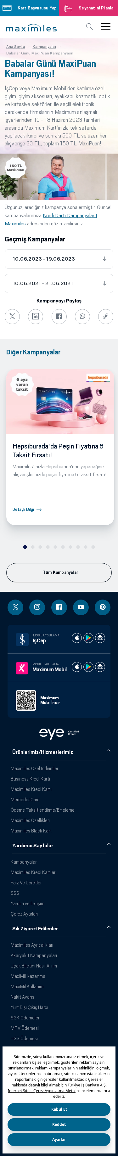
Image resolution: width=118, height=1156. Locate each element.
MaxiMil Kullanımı (27, 986)
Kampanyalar (24, 862)
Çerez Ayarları (24, 913)
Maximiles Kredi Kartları (33, 872)
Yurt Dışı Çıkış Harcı (29, 1007)
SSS (15, 893)
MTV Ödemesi (25, 1028)
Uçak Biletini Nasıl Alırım (34, 965)
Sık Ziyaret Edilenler (35, 929)
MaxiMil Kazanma (28, 976)
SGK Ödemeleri (25, 1017)
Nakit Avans (22, 997)
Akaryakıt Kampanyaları (34, 955)
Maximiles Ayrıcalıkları (32, 945)
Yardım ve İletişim (27, 903)
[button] (31, 27)
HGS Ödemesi (24, 1038)
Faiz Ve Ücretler (26, 882)
